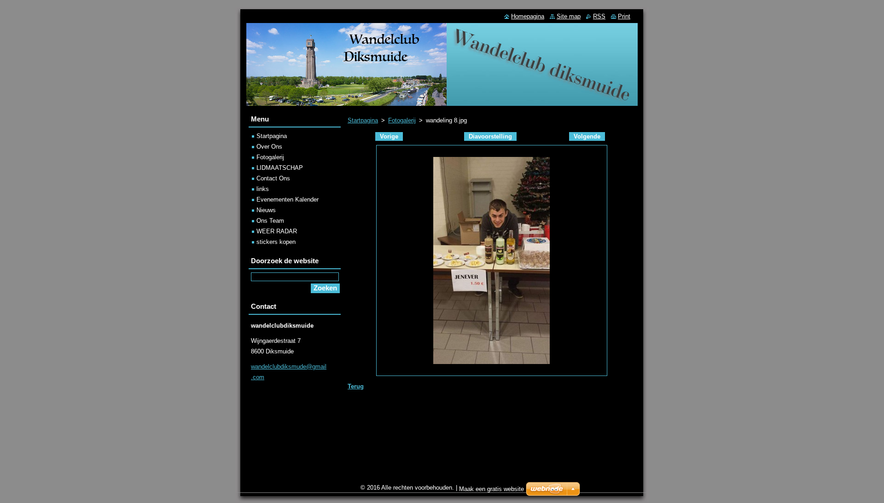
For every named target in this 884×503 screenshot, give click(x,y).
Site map (569, 16)
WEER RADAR (276, 231)
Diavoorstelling (490, 136)
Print (624, 16)
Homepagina (527, 16)
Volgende (587, 136)
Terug (356, 386)
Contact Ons (273, 178)
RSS (599, 16)
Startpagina (363, 120)
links (262, 188)
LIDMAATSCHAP (279, 167)
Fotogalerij (402, 120)
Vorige (389, 136)
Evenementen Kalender (287, 199)
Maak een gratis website (491, 489)
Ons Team (270, 220)
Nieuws (266, 210)
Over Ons (269, 146)
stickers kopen (276, 241)
